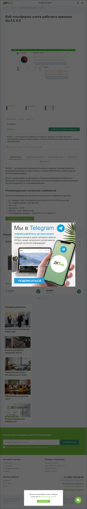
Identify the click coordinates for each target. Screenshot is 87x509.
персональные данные (48, 496)
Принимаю (43, 501)
